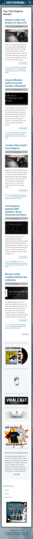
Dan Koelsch (15, 218)
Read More (23, 63)
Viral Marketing (8, 68)
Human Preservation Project (20, 196)
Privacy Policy (8, 497)
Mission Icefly (17, 70)
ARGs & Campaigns (14, 67)
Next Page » (25, 334)
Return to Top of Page (16, 530)
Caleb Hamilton (19, 26)
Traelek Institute (16, 327)
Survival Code (11, 264)
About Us (7, 490)
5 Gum (19, 134)
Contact (6, 493)
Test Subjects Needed (16, 198)
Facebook (20, 68)
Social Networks (23, 67)
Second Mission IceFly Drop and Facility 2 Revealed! (15, 83)
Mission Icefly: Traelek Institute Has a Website (16, 277)
